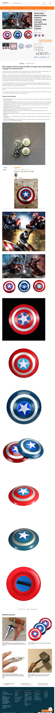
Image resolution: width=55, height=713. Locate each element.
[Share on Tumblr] (47, 57)
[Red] (43, 35)
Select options (14, 647)
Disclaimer (17, 701)
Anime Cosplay (37, 694)
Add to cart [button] (14, 680)
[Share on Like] (35, 57)
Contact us (17, 694)
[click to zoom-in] (17, 27)
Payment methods (28, 696)
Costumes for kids (37, 699)
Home (3, 10)
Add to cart (45, 40)
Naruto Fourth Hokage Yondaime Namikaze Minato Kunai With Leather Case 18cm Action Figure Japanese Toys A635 (14, 644)
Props (6, 10)
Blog (25, 702)
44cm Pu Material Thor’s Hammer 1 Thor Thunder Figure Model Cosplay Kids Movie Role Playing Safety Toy (39, 675)
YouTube (46, 697)
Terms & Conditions (18, 697)
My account (36, 692)
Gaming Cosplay (37, 698)
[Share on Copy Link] (49, 57)
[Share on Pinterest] (41, 57)
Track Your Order (28, 692)
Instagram (46, 695)
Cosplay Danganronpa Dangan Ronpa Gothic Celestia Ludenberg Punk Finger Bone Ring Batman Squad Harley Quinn (13, 675)
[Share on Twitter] (39, 57)
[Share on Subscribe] (45, 57)
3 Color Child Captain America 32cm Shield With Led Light (39, 643)
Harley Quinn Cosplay (13, 673)
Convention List (18, 700)
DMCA (16, 695)
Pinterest (46, 694)
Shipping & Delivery (28, 698)
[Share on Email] (43, 57)
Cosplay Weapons (11, 10)
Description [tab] (21, 63)
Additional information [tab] (30, 63)
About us (16, 692)
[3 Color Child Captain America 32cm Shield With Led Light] (40, 629)
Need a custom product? (47, 710)
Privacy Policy (17, 698)
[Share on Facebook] (37, 57)
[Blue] (35, 35)
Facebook (46, 692)
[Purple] (39, 35)
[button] (30, 27)
